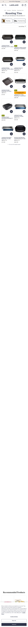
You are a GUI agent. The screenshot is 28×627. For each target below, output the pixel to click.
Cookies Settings (14, 616)
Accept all (14, 624)
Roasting (14, 10)
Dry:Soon (18, 1)
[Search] (5, 5)
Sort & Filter (21, 26)
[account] (23, 5)
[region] (14, 614)
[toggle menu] (3, 5)
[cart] (25, 5)
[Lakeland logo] (14, 5)
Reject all (14, 620)
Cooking (9, 10)
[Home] (5, 10)
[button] (4, 1)
